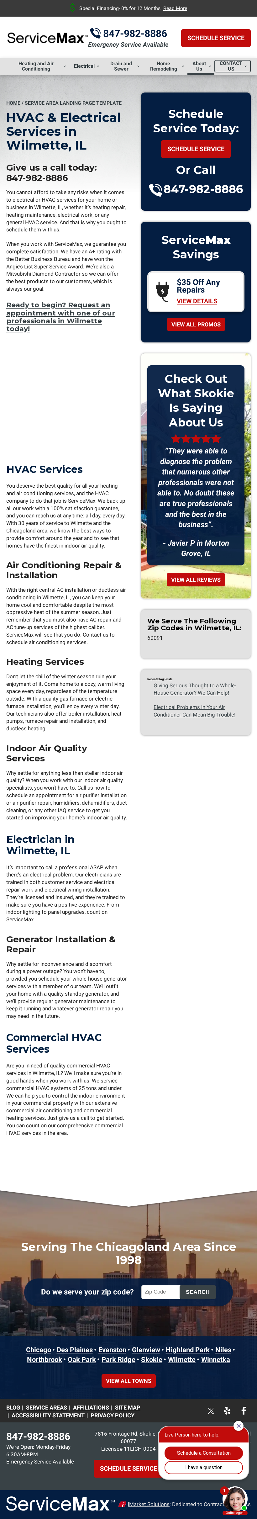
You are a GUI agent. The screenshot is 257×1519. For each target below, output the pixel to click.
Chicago (38, 1350)
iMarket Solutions (149, 1504)
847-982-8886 (135, 34)
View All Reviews (196, 579)
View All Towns (128, 1381)
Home (13, 103)
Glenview (146, 1350)
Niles (223, 1350)
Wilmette (182, 1359)
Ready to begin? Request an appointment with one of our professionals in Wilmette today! (60, 317)
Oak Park (82, 1359)
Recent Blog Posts (159, 679)
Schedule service (195, 149)
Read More (175, 8)
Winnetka (215, 1359)
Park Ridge (118, 1359)
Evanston (112, 1350)
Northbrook (44, 1359)
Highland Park (188, 1350)
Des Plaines (75, 1350)
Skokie (151, 1359)
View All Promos (196, 324)
